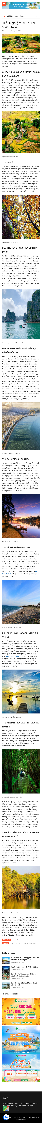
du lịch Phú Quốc (12, 656)
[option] (22, 16)
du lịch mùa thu (16, 943)
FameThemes (21, 1120)
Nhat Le (4, 31)
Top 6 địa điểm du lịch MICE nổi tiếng (21, 16)
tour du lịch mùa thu (30, 943)
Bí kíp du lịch (17, 940)
